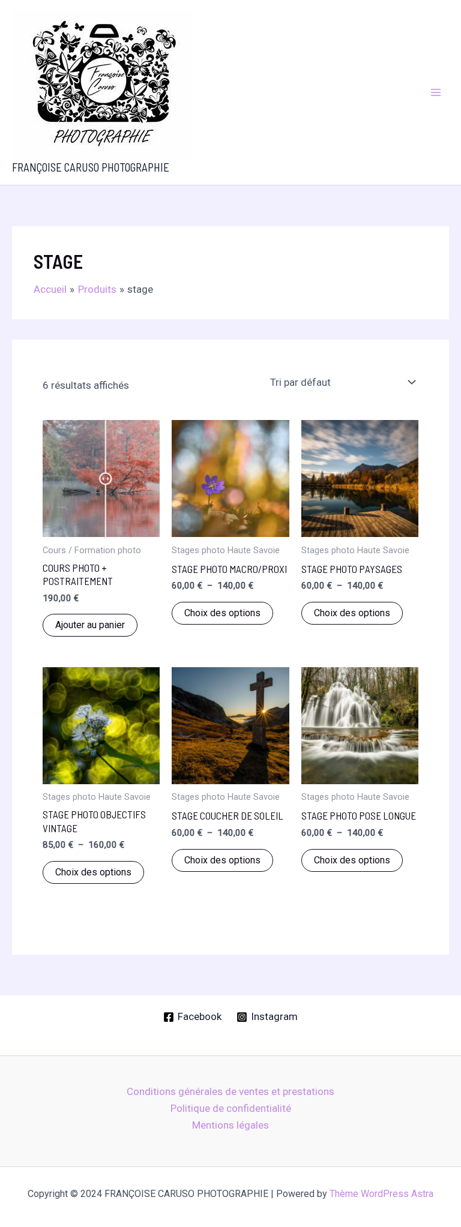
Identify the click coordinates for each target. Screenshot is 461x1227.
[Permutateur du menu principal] (436, 92)
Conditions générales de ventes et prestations (230, 1091)
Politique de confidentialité (230, 1108)
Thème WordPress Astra (381, 1193)
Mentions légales (230, 1125)
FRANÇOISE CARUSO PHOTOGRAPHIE (90, 167)
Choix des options (222, 613)
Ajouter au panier (90, 625)
